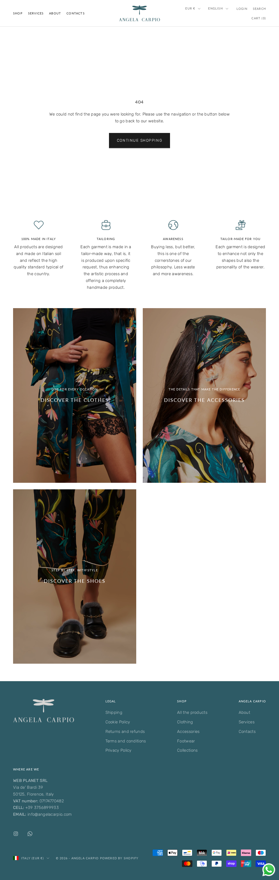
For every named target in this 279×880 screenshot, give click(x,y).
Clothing (185, 722)
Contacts (75, 13)
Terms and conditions (125, 741)
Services (36, 13)
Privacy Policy (118, 750)
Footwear (186, 741)
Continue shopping (139, 140)
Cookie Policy (117, 722)
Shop (18, 13)
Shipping (113, 712)
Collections (187, 750)
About (55, 13)
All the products (192, 712)
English (215, 8)
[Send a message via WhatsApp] (268, 869)
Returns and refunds (125, 731)
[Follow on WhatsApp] (30, 833)
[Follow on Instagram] (16, 833)
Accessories (188, 731)
